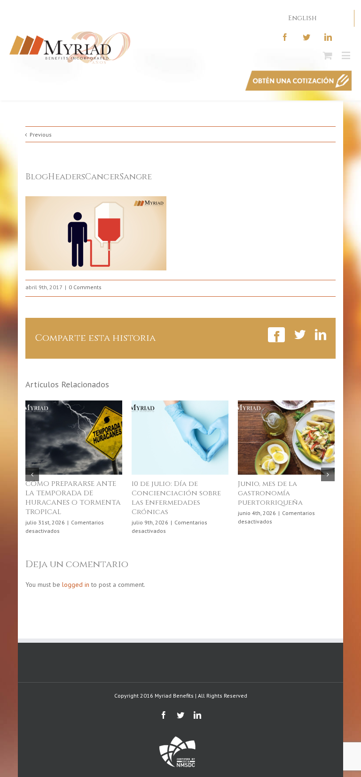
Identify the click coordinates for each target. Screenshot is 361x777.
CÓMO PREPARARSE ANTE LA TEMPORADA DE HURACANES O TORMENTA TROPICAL (73, 498)
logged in (75, 584)
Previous (41, 134)
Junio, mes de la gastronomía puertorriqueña (270, 493)
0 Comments (85, 287)
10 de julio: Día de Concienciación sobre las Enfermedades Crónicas (176, 498)
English (302, 18)
